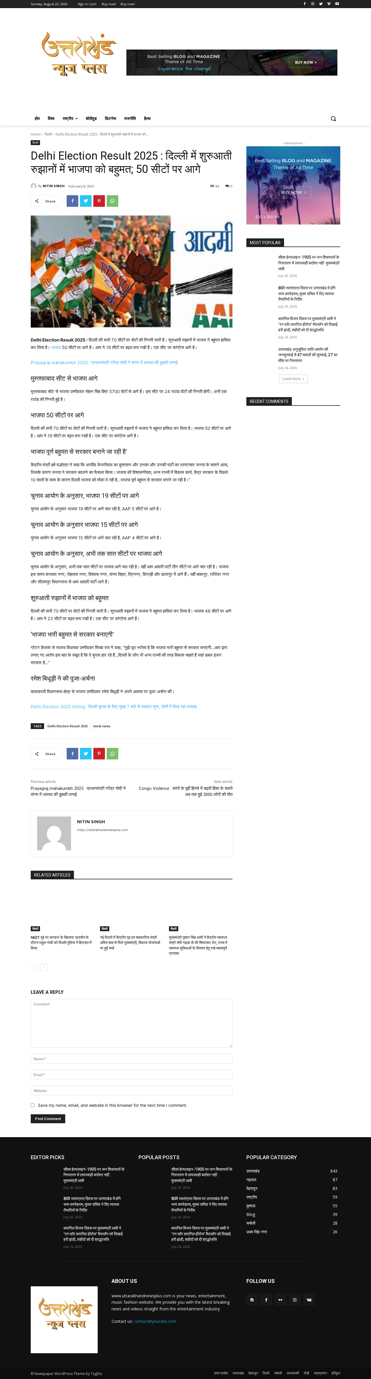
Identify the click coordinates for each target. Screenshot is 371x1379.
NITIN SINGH (54, 186)
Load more (291, 378)
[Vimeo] (328, 4)
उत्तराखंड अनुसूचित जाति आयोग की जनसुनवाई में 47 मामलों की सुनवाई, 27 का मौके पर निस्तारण (307, 355)
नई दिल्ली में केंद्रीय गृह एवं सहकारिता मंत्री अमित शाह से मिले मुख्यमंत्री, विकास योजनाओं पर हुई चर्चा (130, 942)
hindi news (101, 726)
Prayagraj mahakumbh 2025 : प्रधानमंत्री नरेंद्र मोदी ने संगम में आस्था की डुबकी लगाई (104, 362)
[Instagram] (313, 4)
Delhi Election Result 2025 (68, 726)
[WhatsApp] (112, 201)
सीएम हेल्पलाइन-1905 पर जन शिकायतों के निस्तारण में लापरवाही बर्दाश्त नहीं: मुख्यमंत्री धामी (308, 263)
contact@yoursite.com (155, 1321)
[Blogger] (252, 1299)
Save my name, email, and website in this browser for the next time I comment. (112, 1105)
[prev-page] (34, 967)
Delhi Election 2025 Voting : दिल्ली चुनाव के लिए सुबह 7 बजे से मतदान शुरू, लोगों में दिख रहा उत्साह (114, 706)
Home (36, 134)
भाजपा (56, 347)
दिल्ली (48, 134)
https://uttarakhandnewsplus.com (102, 830)
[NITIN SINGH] (34, 186)
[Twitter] (321, 4)
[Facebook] (304, 4)
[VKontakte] (309, 1299)
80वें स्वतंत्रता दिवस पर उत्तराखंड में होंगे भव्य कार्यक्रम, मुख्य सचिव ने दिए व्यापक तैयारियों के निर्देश (306, 294)
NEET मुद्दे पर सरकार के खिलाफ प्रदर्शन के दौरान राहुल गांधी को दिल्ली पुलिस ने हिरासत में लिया (61, 942)
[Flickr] (280, 1299)
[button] (333, 118)
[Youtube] (337, 4)
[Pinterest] (99, 201)
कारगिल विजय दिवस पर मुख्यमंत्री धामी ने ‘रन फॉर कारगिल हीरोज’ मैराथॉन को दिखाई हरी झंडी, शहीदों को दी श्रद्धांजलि (308, 324)
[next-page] (43, 967)
